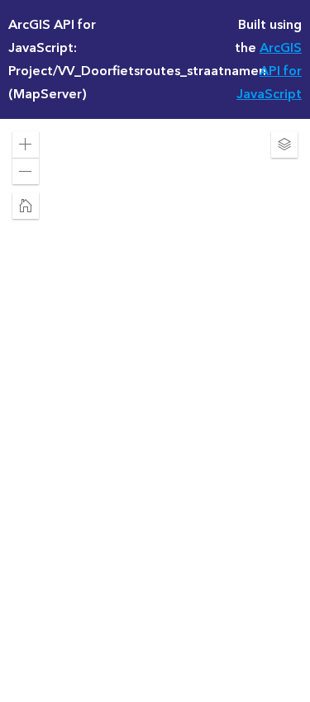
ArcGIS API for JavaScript (269, 71)
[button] (25, 144)
